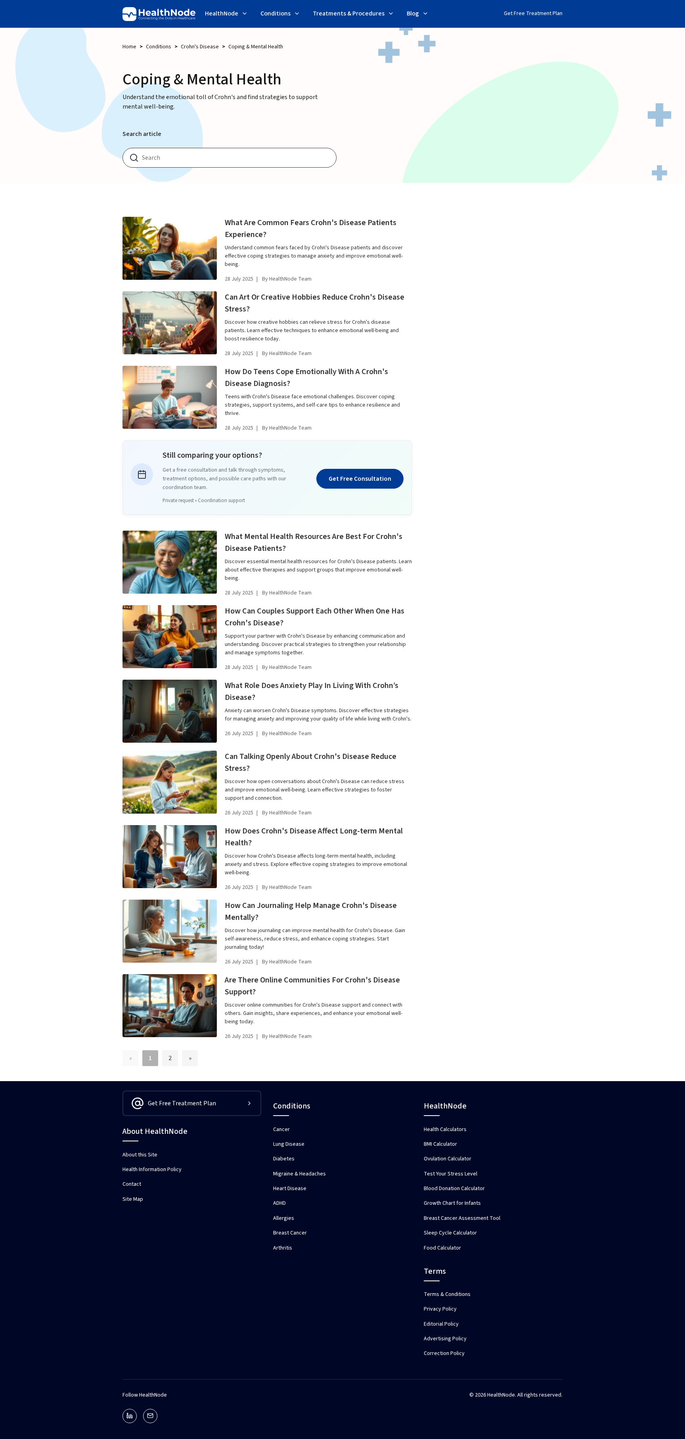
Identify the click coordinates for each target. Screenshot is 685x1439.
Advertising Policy (445, 1339)
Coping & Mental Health (255, 47)
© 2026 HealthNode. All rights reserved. (516, 1395)
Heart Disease (289, 1188)
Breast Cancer (290, 1233)
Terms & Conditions (447, 1294)
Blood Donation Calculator (454, 1188)
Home (129, 47)
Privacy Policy (440, 1309)
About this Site (139, 1155)
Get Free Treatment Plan (533, 13)
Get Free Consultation (360, 478)
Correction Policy (444, 1353)
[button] (226, 14)
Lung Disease (288, 1144)
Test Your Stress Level (450, 1174)
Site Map (132, 1199)
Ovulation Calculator (447, 1159)
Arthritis (282, 1248)
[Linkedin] (129, 1416)
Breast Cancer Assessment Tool (462, 1218)
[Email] (150, 1416)
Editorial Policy (441, 1324)
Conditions (158, 47)
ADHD (279, 1203)
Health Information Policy (152, 1169)
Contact (131, 1184)
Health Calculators (445, 1129)
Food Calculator (442, 1248)
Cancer (281, 1129)
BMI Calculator (440, 1144)
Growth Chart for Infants (452, 1203)
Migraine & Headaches (299, 1174)
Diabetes (284, 1159)
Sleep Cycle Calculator (450, 1233)
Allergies (283, 1218)
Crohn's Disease (200, 47)
